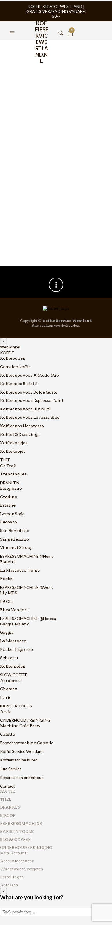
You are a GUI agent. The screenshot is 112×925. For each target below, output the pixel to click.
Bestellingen (12, 877)
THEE (5, 459)
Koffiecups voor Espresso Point (31, 400)
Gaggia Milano (15, 624)
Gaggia (7, 632)
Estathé (8, 505)
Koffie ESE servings (19, 434)
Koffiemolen (13, 666)
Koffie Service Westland (22, 751)
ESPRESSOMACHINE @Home (27, 556)
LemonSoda (12, 513)
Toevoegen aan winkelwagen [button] (49, 210)
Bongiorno (11, 488)
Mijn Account (13, 853)
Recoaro (8, 522)
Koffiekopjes (12, 451)
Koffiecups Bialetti (19, 383)
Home (11, 48)
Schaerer (9, 657)
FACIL (6, 601)
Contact (7, 786)
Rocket (7, 578)
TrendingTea (13, 474)
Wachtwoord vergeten (21, 869)
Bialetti (7, 561)
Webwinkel (10, 346)
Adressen (9, 885)
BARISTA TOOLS (16, 705)
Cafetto (7, 734)
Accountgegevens (17, 861)
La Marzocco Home (20, 570)
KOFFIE (7, 352)
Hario (6, 697)
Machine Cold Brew (20, 725)
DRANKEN (9, 482)
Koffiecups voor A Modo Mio (29, 375)
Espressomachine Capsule (26, 743)
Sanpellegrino (14, 539)
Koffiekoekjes (13, 442)
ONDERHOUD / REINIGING (25, 720)
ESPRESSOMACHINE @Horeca (28, 618)
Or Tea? (8, 465)
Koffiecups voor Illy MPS (25, 409)
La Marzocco (13, 641)
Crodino (8, 497)
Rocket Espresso (16, 649)
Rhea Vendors (14, 609)
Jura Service (11, 768)
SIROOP (8, 816)
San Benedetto (15, 530)
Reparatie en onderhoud (22, 777)
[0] (70, 25)
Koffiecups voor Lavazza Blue (29, 417)
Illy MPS (8, 593)
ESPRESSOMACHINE (21, 824)
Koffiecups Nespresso (22, 426)
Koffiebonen (13, 358)
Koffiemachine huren (19, 759)
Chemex (8, 689)
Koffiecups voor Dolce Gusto (29, 392)
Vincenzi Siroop (16, 547)
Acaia (6, 711)
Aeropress (10, 680)
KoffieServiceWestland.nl (41, 27)
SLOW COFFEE (13, 674)
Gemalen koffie (15, 366)
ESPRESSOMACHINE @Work (26, 587)
